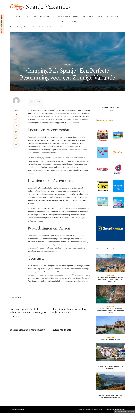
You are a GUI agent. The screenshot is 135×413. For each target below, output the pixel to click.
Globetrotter (16, 106)
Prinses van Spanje (61, 330)
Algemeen (67, 64)
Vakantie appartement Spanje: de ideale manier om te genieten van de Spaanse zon (110, 280)
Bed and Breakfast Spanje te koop (27, 330)
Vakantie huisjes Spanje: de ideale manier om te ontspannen (110, 396)
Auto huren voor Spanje (108, 16)
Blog (27, 16)
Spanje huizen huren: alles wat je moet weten (110, 367)
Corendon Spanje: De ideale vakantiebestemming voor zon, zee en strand (28, 312)
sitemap (75, 21)
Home (18, 16)
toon (38, 102)
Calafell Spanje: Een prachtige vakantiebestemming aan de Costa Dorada (110, 311)
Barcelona (61, 21)
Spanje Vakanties (48, 7)
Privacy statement (84, 410)
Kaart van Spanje (41, 16)
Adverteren (98, 410)
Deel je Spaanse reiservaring (115, 410)
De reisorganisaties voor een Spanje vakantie (73, 16)
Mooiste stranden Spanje (110, 340)
